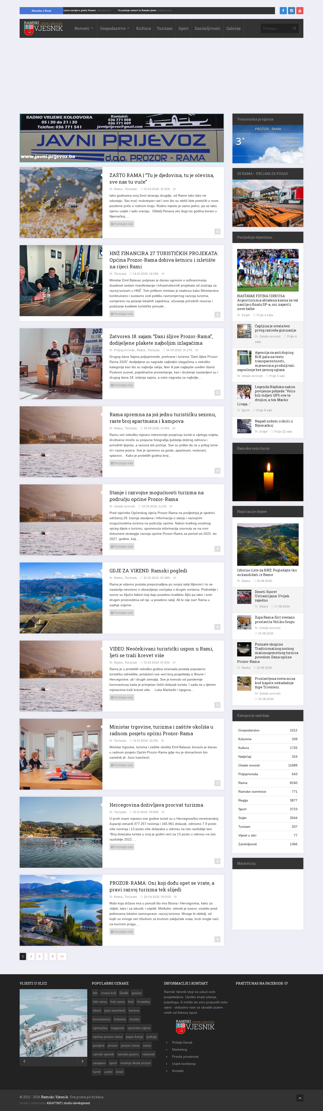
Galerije (233, 28)
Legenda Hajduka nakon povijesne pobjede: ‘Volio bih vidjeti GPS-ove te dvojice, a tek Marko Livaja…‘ (266, 395)
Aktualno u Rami (41, 10)
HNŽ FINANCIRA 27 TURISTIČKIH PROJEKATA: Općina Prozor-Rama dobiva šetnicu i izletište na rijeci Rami (163, 257)
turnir (97, 1069)
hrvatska (143, 999)
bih (95, 990)
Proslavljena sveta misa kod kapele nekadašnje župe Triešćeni (275, 682)
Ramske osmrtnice (267, 791)
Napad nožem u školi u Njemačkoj (274, 423)
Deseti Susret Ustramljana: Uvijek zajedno (272, 595)
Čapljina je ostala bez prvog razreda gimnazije (275, 328)
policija (152, 1034)
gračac (137, 990)
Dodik (124, 990)
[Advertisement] (161, 78)
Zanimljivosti (207, 28)
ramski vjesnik (103, 1051)
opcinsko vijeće (139, 1025)
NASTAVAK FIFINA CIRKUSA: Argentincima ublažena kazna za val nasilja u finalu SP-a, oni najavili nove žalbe (267, 302)
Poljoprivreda (124, 347)
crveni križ (108, 990)
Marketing (179, 1047)
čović (119, 1069)
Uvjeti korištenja (184, 1061)
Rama (118, 186)
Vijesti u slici (267, 835)
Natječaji (267, 756)
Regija (267, 800)
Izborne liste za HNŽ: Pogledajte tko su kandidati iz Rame (267, 572)
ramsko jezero (128, 1051)
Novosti (81, 28)
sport (113, 1060)
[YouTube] (299, 10)
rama (147, 1043)
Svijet (246, 315)
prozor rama (130, 1043)
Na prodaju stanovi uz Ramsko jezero (173, 10)
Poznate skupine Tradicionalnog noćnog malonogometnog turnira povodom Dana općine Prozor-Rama (267, 653)
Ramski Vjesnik (54, 1094)
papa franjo (134, 1034)
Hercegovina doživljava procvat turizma (156, 802)
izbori (97, 1008)
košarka (120, 1016)
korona (134, 1008)
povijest (98, 1043)
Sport (184, 28)
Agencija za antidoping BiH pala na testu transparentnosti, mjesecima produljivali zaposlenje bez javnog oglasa (266, 361)
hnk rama (117, 999)
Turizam (165, 28)
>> (62, 954)
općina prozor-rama (107, 1034)
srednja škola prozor (135, 1060)
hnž (131, 999)
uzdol (108, 1069)
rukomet (148, 1051)
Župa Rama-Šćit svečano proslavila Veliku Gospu (275, 619)
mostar (134, 1016)
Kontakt (177, 1068)
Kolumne (267, 739)
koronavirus (101, 1016)
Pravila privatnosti (185, 1054)
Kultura (143, 28)
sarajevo (99, 1060)
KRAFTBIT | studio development (68, 1100)
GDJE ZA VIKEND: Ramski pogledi (148, 568)
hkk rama (100, 999)
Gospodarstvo (113, 28)
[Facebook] (283, 10)
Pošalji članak (182, 1040)
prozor (113, 1043)
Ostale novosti (125, 503)
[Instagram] (291, 10)
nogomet (117, 1025)
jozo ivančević (115, 1008)
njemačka (100, 1025)
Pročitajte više (123, 221)
